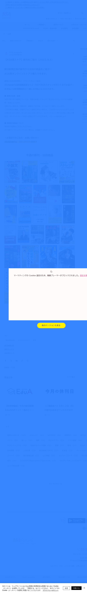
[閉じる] (84, 588)
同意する (76, 588)
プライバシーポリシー (50, 590)
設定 (66, 588)
